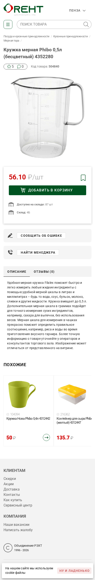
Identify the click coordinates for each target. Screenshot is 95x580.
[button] (86, 24)
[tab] (17, 271)
